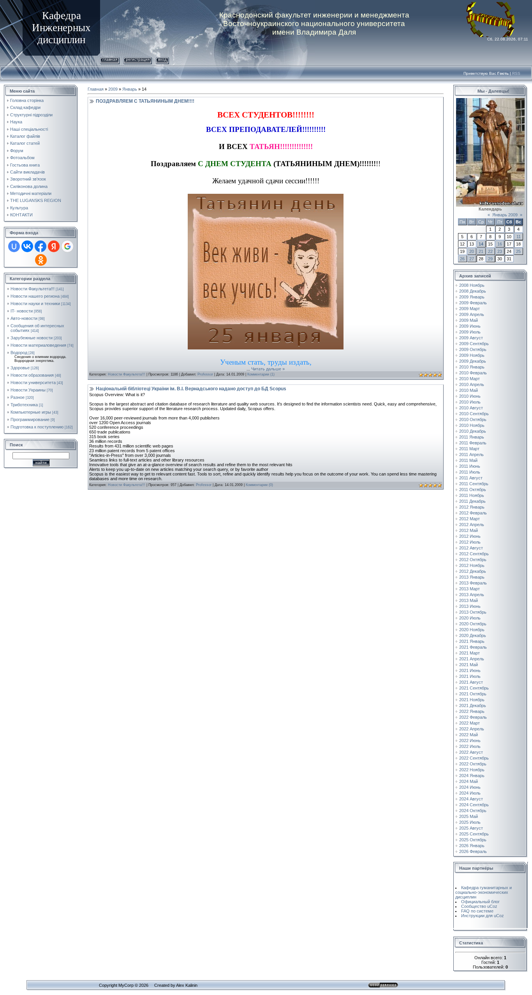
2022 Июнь (470, 740)
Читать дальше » (268, 369)
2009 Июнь (470, 326)
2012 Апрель (471, 524)
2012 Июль (470, 542)
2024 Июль (470, 793)
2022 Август (471, 752)
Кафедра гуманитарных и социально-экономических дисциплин (483, 892)
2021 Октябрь (472, 693)
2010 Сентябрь (474, 413)
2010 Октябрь (472, 419)
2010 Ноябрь (471, 425)
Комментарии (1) (261, 374)
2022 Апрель (471, 729)
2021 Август (471, 682)
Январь (129, 89)
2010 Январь (471, 367)
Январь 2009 (505, 214)
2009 (113, 89)
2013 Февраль (473, 583)
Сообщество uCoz (479, 906)
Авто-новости (24, 318)
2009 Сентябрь (474, 343)
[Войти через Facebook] (40, 246)
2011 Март (469, 448)
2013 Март (469, 588)
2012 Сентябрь (474, 553)
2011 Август (471, 478)
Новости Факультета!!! (33, 288)
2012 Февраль (473, 513)
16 (499, 244)
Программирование (30, 419)
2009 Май (468, 320)
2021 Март (469, 653)
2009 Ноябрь (471, 355)
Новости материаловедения (38, 345)
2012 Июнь (470, 536)
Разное (18, 397)
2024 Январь (471, 775)
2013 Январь (471, 577)
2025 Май (468, 816)
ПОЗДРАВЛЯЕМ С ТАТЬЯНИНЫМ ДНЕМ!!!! (145, 101)
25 (518, 251)
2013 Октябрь (472, 612)
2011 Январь (471, 437)
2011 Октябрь (472, 489)
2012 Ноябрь (471, 565)
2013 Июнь (470, 606)
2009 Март (469, 308)
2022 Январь (471, 711)
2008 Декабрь (472, 291)
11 (518, 236)
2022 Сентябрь (474, 758)
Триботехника (24, 404)
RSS (516, 73)
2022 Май (468, 734)
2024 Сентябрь (474, 804)
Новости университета (33, 382)
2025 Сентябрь (474, 834)
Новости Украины (28, 390)
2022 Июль (470, 746)
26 (462, 258)
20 (471, 251)
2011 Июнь (469, 466)
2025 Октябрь (472, 839)
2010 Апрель (471, 384)
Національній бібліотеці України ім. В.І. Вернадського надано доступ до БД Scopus (191, 388)
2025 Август (471, 828)
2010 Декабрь (472, 431)
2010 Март (469, 378)
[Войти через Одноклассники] (41, 260)
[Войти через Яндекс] (54, 246)
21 (481, 251)
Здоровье (20, 367)
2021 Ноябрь (471, 699)
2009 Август (471, 337)
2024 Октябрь (472, 810)
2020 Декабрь (472, 635)
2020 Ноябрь (471, 629)
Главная (109, 59)
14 (481, 244)
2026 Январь (471, 845)
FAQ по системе (477, 911)
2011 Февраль (472, 442)
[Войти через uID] (14, 246)
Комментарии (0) (259, 485)
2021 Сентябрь (474, 688)
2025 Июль (470, 822)
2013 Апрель (471, 594)
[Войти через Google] (67, 246)
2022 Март (469, 723)
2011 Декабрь (472, 501)
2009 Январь (471, 297)
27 (471, 258)
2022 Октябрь (472, 764)
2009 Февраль (473, 302)
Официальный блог (480, 901)
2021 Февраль (473, 647)
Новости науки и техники (35, 303)
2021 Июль (470, 676)
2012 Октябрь (472, 559)
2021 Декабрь (472, 705)
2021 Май (468, 664)
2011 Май (468, 460)
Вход (162, 59)
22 (490, 251)
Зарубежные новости (32, 337)
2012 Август (471, 548)
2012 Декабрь (472, 571)
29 (490, 258)
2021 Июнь (470, 670)
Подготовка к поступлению (37, 427)
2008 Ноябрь (471, 285)
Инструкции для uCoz (482, 915)
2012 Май (468, 530)
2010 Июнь (470, 396)
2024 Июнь (470, 787)
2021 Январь (471, 641)
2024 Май (468, 781)
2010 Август (471, 407)
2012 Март (469, 518)
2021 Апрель (471, 658)
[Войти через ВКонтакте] (27, 246)
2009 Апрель (471, 314)
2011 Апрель (471, 454)
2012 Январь (471, 507)
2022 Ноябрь (471, 769)
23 (499, 251)
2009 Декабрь (472, 361)
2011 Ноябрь (471, 495)
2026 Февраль (473, 851)
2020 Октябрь (472, 623)
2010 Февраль (473, 372)
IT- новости (22, 311)
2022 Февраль (473, 717)
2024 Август (471, 799)
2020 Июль (470, 618)
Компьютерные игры (31, 412)
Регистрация (138, 59)
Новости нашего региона (35, 296)
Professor (205, 374)
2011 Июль (469, 472)
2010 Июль (470, 402)
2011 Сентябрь (473, 483)
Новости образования (32, 375)
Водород (19, 352)
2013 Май (468, 600)
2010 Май (468, 390)
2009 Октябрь (472, 349)
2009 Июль (470, 332)
